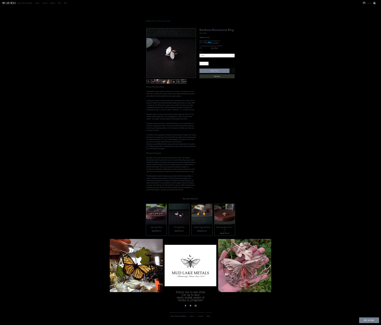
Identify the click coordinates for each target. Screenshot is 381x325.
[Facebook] (185, 306)
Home (148, 21)
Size (201, 52)
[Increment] (207, 63)
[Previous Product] (143, 220)
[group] (190, 220)
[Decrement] (201, 63)
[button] (374, 2)
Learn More (215, 43)
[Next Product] (238, 220)
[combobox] (217, 55)
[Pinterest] (190, 306)
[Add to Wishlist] (232, 71)
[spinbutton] (204, 63)
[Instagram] (195, 306)
